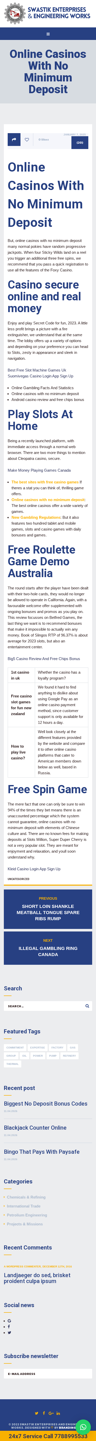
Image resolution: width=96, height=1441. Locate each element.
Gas (73, 1047)
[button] (83, 1427)
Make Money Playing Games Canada (39, 470)
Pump (53, 1055)
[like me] (27, 139)
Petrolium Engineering (27, 1215)
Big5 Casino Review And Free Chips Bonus (44, 658)
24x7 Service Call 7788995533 (48, 1436)
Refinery (69, 1055)
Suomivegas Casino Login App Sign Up (40, 376)
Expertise (37, 1047)
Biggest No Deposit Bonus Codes (46, 1104)
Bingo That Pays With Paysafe (42, 1152)
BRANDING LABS (72, 1427)
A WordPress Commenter (22, 1266)
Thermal (12, 1064)
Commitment (15, 1047)
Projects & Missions (25, 1224)
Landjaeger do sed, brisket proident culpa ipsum (37, 1278)
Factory (57, 1047)
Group (11, 1055)
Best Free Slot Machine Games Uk (37, 370)
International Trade (23, 1206)
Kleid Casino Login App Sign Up (34, 869)
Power (38, 1055)
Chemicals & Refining (26, 1197)
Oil (24, 1055)
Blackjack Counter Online (35, 1128)
